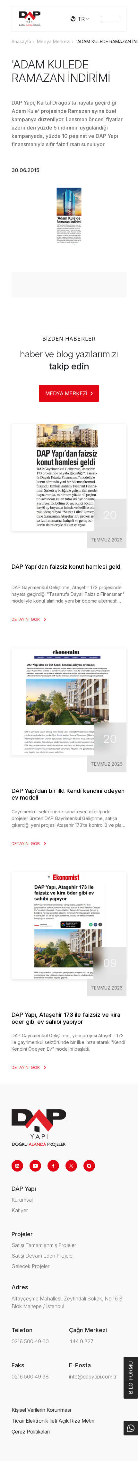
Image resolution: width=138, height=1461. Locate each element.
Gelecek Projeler (30, 1266)
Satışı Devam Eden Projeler (43, 1255)
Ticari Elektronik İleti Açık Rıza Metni (53, 1421)
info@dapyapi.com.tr (92, 1376)
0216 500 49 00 (30, 1341)
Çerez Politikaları (31, 1431)
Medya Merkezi (53, 41)
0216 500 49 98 (30, 1376)
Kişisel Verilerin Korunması (41, 1410)
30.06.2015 (25, 170)
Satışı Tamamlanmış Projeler (44, 1245)
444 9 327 (81, 1341)
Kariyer (20, 1210)
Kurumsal (22, 1199)
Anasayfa (21, 41)
